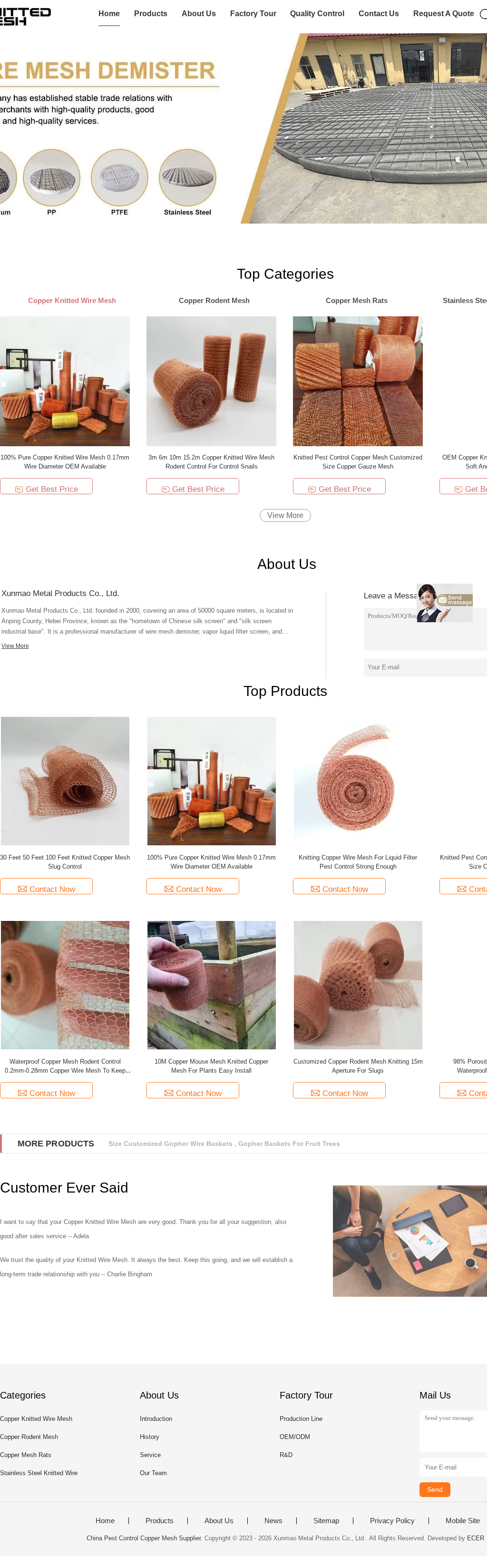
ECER (475, 1538)
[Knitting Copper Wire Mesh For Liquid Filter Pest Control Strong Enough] (358, 781)
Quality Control (317, 14)
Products (150, 14)
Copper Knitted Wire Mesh (36, 1418)
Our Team (153, 1473)
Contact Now (52, 889)
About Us (199, 14)
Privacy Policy (392, 1520)
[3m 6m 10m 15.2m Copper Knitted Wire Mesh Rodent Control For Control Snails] (211, 381)
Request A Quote (443, 14)
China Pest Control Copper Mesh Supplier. (146, 1538)
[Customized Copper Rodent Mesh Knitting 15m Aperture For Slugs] (358, 985)
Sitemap (326, 1520)
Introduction (156, 1418)
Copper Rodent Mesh (29, 1436)
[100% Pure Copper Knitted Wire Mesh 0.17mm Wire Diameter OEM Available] (65, 381)
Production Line (301, 1418)
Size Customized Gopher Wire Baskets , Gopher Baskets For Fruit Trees (224, 1143)
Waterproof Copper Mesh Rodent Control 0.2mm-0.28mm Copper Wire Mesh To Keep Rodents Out (65, 1070)
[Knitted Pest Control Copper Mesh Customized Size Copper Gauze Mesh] (358, 381)
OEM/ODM (295, 1436)
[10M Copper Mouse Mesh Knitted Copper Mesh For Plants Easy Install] (211, 985)
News (273, 1520)
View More (285, 515)
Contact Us (379, 14)
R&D (286, 1454)
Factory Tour (253, 14)
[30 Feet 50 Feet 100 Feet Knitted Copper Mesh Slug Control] (65, 781)
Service (150, 1454)
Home (109, 14)
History (149, 1436)
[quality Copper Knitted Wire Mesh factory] (243, 128)
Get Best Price (52, 489)
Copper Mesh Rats (25, 1454)
